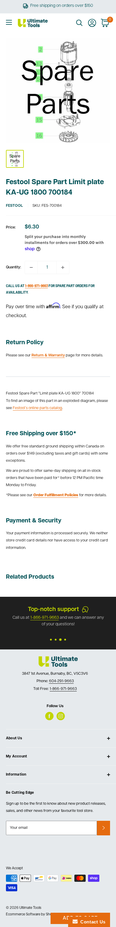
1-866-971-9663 (44, 618)
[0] (105, 23)
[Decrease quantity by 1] (31, 267)
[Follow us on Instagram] (61, 716)
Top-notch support (53, 610)
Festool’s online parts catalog (37, 408)
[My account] (92, 23)
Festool (14, 206)
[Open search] (79, 23)
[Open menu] (9, 22)
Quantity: (13, 267)
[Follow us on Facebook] (49, 716)
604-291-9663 (61, 681)
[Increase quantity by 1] (63, 267)
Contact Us (92, 921)
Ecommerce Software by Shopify (32, 914)
